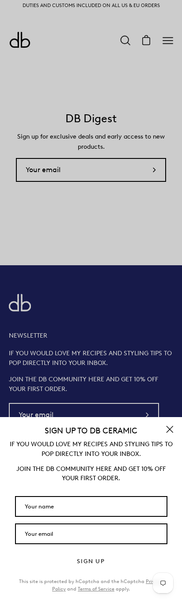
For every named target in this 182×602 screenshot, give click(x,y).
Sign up (91, 561)
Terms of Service (96, 589)
